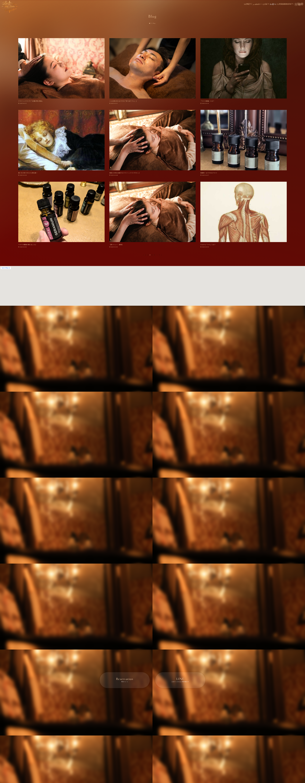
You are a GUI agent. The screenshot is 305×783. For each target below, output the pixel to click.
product (258, 4)
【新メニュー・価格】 (116, 244)
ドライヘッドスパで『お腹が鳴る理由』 (30, 101)
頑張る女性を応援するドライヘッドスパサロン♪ (124, 173)
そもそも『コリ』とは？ (208, 244)
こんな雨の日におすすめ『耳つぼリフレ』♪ (123, 101)
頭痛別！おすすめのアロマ (208, 173)
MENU (249, 4)
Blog (274, 4)
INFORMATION (286, 4)
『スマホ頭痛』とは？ (207, 101)
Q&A (267, 4)
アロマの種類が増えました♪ (27, 244)
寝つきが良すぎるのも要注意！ (28, 173)
